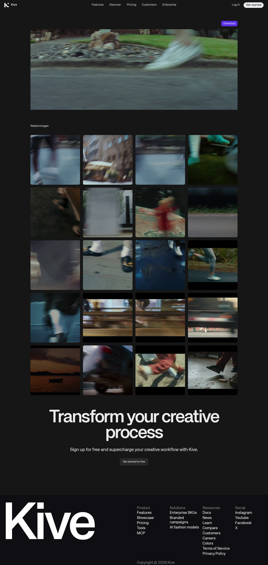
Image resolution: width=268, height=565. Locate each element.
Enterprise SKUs (183, 513)
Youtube (242, 518)
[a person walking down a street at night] (160, 265)
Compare (210, 528)
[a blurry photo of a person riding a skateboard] (160, 160)
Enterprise (169, 4)
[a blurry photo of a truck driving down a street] (108, 370)
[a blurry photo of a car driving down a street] (213, 212)
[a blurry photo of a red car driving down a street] (108, 212)
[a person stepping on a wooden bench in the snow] (213, 370)
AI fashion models (184, 527)
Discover (115, 4)
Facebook (243, 523)
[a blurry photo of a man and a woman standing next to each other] (55, 265)
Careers (209, 538)
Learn (207, 523)
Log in (236, 4)
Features (98, 4)
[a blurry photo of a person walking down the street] (213, 318)
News (207, 518)
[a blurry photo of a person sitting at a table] (108, 318)
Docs (207, 513)
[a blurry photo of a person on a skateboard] (160, 212)
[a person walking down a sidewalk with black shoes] (108, 265)
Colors (208, 543)
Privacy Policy (214, 554)
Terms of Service (216, 549)
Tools (141, 528)
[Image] (55, 160)
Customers (149, 4)
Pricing (131, 4)
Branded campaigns (179, 520)
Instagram (243, 513)
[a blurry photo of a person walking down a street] (55, 212)
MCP (141, 533)
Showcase (145, 518)
